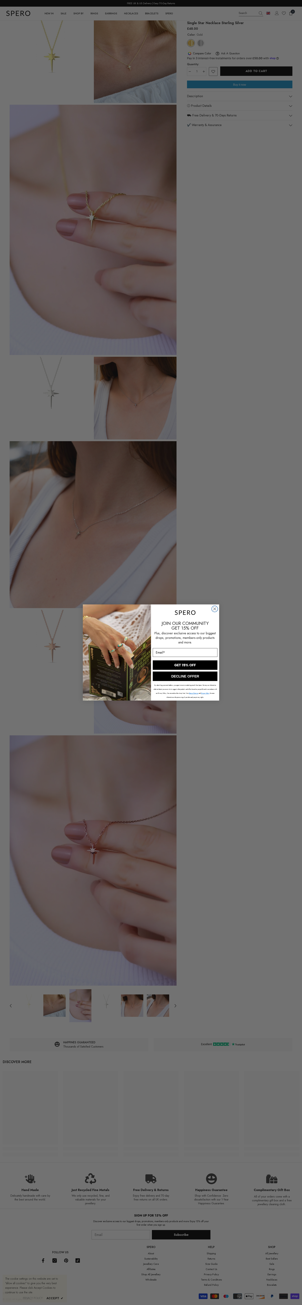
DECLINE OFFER (185, 676)
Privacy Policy (205, 693)
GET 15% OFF (185, 665)
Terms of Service (193, 693)
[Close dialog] (215, 609)
